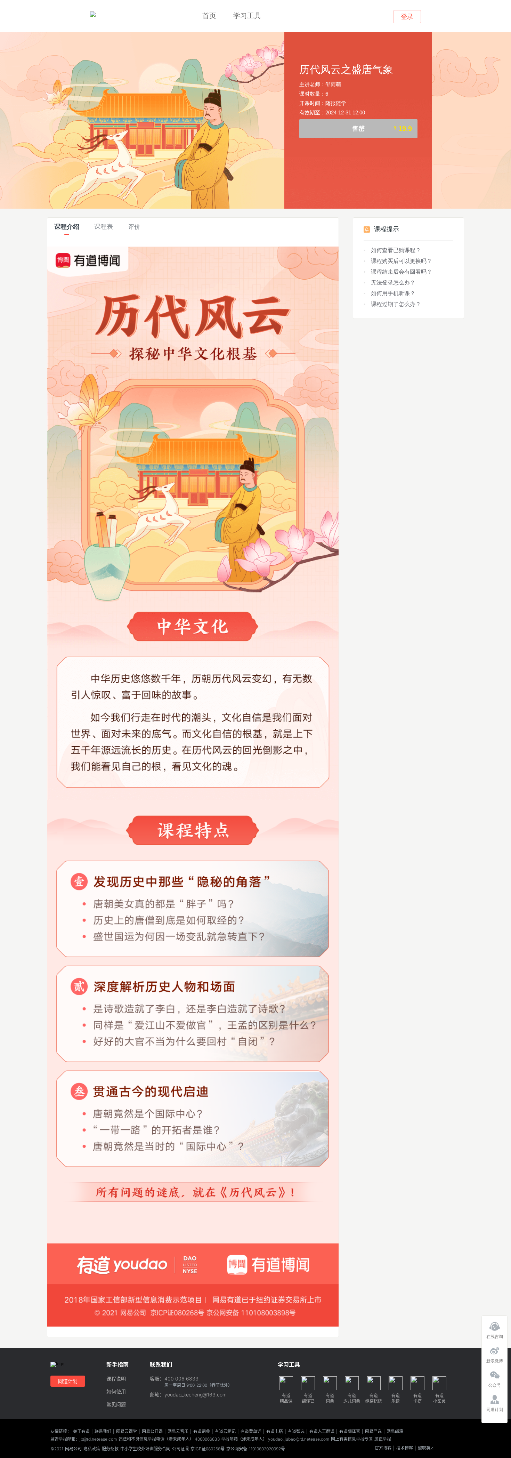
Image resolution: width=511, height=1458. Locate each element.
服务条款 (110, 1449)
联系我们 (103, 1431)
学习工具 (247, 15)
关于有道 (81, 1431)
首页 (209, 15)
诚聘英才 (426, 1448)
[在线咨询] (494, 1324)
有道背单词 (251, 1431)
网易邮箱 (395, 1431)
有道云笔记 (225, 1431)
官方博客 (383, 1448)
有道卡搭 (274, 1431)
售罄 (382, 128)
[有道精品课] (93, 14)
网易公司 (73, 1449)
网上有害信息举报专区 (352, 1439)
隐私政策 (91, 1449)
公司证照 (180, 1449)
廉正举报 (382, 1439)
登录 (407, 16)
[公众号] (494, 1373)
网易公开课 (152, 1431)
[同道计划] (494, 1397)
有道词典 (201, 1431)
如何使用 (116, 1391)
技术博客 (404, 1448)
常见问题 (116, 1404)
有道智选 (296, 1431)
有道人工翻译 (321, 1431)
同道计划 (68, 1381)
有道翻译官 (349, 1431)
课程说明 (116, 1379)
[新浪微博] (494, 1349)
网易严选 (373, 1431)
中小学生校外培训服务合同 (145, 1449)
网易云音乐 (178, 1431)
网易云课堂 (126, 1431)
